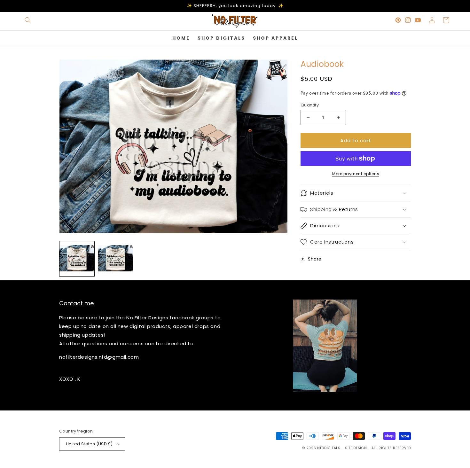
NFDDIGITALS (329, 448)
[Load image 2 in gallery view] (115, 259)
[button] (28, 20)
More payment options (355, 173)
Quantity (310, 105)
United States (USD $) (89, 444)
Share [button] (315, 259)
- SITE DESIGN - (356, 448)
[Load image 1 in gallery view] (77, 259)
